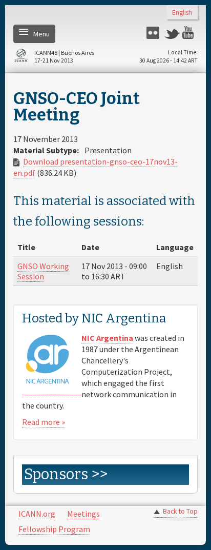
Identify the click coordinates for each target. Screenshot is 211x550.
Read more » (43, 422)
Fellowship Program (54, 529)
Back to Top (180, 511)
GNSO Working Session (43, 271)
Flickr (154, 32)
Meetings (83, 513)
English (182, 13)
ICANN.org (36, 513)
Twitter (172, 32)
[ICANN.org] (21, 57)
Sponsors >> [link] (66, 474)
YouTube (190, 32)
